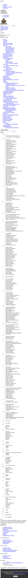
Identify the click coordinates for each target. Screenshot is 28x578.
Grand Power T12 (9, 51)
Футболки (8, 59)
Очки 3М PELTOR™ (10, 71)
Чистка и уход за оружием (9, 107)
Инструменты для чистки (8, 112)
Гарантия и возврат (7, 6)
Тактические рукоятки (8, 92)
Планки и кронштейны (8, 95)
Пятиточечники (9, 61)
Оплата (4, 5)
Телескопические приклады (12, 83)
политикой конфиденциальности (20, 572)
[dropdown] (1, 2)
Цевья (4, 80)
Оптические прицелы (8, 54)
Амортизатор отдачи (7, 100)
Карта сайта (5, 543)
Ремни (7, 60)
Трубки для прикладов (11, 88)
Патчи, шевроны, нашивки (12, 63)
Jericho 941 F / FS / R (10, 52)
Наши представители (8, 528)
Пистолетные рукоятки (8, 91)
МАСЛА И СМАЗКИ (10, 110)
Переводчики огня (7, 99)
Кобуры (5, 39)
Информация (3, 525)
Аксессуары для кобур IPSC (12, 124)
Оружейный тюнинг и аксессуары (10, 79)
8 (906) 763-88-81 (4, 29)
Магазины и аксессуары (8, 97)
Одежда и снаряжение (8, 58)
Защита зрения (6, 70)
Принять (15, 576)
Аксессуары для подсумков (12, 65)
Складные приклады (10, 84)
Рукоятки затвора (9, 103)
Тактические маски (10, 73)
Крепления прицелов (8, 56)
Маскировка (6, 77)
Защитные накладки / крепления (10, 101)
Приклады (5, 81)
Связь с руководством (8, 541)
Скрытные (5, 40)
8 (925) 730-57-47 (4, 28)
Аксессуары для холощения (9, 105)
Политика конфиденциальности (10, 550)
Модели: (5, 45)
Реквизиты (5, 529)
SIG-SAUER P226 (10, 49)
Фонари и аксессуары (8, 115)
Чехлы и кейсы (6, 117)
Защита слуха (6, 76)
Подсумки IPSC (6, 125)
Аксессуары (5, 106)
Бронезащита (6, 66)
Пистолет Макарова (10, 47)
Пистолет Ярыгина (10, 50)
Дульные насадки (7, 93)
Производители (6, 547)
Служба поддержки (5, 537)
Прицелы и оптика (7, 53)
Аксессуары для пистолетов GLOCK (11, 104)
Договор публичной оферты (9, 551)
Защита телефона (7, 78)
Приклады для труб (10, 87)
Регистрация (6, 16)
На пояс (5, 42)
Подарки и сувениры (8, 119)
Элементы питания (7, 118)
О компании (6, 532)
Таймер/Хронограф (7, 126)
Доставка (5, 4)
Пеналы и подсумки (7, 43)
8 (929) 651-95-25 (4, 26)
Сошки (4, 94)
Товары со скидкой (7, 549)
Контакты (5, 8)
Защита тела (8, 67)
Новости (5, 533)
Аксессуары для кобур (8, 44)
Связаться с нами (7, 539)
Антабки (5, 113)
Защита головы (9, 69)
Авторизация (6, 15)
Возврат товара (6, 542)
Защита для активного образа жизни (14, 72)
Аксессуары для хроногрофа (12, 127)
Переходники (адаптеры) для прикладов (15, 90)
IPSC (4, 121)
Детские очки (9, 74)
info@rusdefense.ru (7, 558)
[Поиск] (15, 131)
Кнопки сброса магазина (11, 98)
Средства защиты (7, 120)
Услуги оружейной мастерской (10, 530)
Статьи (4, 534)
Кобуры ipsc (5, 122)
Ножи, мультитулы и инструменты (11, 114)
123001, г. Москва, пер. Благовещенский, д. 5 (13, 562)
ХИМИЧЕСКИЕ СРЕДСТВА (9, 108)
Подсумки (5, 64)
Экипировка (6, 57)
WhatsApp (5, 557)
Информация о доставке (8, 535)
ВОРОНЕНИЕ (9, 111)
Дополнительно (4, 545)
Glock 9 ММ (8, 46)
